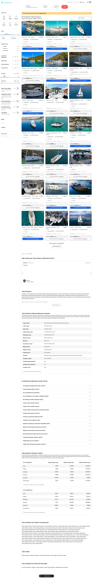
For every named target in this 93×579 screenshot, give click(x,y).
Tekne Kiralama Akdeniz (27, 540)
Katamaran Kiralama (34, 555)
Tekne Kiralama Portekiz (74, 529)
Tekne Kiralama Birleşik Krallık (28, 529)
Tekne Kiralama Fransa (73, 526)
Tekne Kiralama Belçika (52, 529)
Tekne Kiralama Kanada (73, 531)
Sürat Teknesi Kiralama (45, 555)
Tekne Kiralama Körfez (27, 543)
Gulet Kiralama (54, 555)
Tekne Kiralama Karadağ (27, 531)
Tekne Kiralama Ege (37, 540)
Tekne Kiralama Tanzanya (55, 538)
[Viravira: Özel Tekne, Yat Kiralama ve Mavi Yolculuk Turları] (6, 2)
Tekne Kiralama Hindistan (27, 538)
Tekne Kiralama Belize (38, 536)
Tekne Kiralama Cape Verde (80, 538)
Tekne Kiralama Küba (81, 536)
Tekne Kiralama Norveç (57, 533)
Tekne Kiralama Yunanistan (38, 526)
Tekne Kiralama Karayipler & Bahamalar (62, 540)
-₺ (83, 2)
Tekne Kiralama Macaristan (79, 533)
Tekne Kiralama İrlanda (79, 528)
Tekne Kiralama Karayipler (77, 540)
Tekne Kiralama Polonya (41, 529)
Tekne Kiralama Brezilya (27, 534)
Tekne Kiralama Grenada (27, 536)
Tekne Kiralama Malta (67, 533)
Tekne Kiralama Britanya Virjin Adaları (53, 528)
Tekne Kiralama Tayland (50, 531)
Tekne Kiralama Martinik (38, 531)
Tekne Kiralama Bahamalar (82, 534)
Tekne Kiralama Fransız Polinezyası (29, 533)
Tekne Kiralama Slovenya (61, 531)
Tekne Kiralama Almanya (38, 528)
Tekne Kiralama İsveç (63, 529)
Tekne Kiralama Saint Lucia (70, 534)
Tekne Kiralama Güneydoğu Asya (54, 541)
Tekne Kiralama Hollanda (27, 528)
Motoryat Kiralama (62, 555)
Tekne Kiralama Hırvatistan (51, 526)
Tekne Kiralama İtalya (62, 526)
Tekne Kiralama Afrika (37, 543)
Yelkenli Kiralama (25, 555)
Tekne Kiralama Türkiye (27, 526)
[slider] (1, 35)
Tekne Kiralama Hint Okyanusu (28, 541)
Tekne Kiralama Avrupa (48, 540)
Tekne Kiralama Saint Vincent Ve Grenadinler (65, 536)
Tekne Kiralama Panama (67, 538)
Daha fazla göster (57, 246)
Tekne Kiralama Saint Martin (44, 533)
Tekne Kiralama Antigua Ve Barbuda (41, 538)
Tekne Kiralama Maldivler (49, 536)
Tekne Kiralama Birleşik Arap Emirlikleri (54, 534)
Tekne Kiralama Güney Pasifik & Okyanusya (72, 541)
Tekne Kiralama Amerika (41, 541)
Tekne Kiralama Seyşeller (67, 528)
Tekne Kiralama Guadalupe (39, 534)
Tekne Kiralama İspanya (84, 526)
